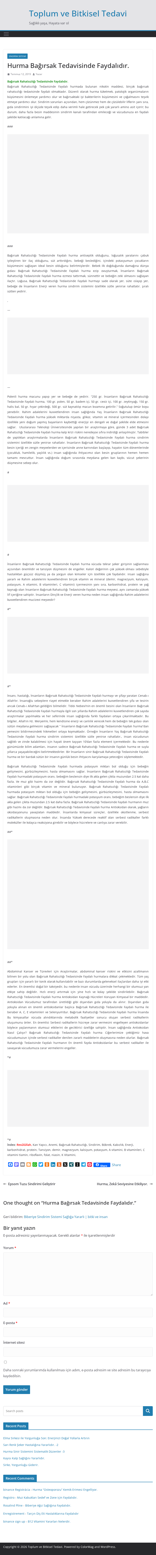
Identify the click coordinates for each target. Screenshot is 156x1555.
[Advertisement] (78, 183)
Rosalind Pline (13, 1505)
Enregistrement (13, 1513)
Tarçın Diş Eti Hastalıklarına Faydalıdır (53, 1513)
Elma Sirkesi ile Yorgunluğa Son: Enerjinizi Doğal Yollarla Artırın (46, 1438)
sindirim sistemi (17, 56)
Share (116, 1165)
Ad (6, 1303)
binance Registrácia (16, 1490)
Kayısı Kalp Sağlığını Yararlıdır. (24, 1458)
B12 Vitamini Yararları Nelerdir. (49, 1521)
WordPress (108, 1547)
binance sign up (14, 1521)
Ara (148, 1411)
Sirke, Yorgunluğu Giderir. (21, 1465)
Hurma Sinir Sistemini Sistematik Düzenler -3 (34, 1451)
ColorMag (87, 1547)
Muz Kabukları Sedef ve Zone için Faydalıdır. (47, 1497)
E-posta (10, 1323)
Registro (8, 1497)
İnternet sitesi (14, 1342)
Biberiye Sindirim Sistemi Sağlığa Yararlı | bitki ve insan (66, 1217)
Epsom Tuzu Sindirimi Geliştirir (31, 1184)
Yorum (9, 1248)
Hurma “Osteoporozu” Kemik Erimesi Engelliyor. (65, 1490)
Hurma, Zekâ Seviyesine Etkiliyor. (122, 1184)
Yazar (39, 74)
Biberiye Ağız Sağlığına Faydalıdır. (48, 1505)
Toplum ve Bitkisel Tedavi (78, 13)
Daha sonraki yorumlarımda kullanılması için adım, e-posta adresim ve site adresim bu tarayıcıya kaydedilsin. (77, 1373)
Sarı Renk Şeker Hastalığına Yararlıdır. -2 (30, 1445)
